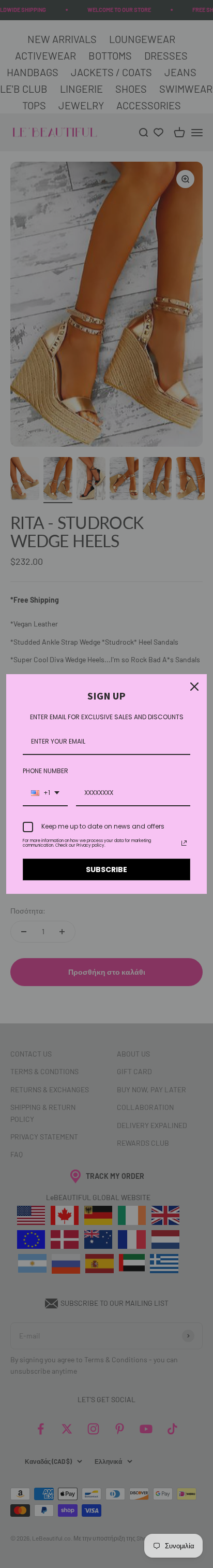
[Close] (194, 686)
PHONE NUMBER (45, 770)
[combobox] (45, 793)
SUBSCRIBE (106, 869)
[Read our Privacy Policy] (184, 843)
